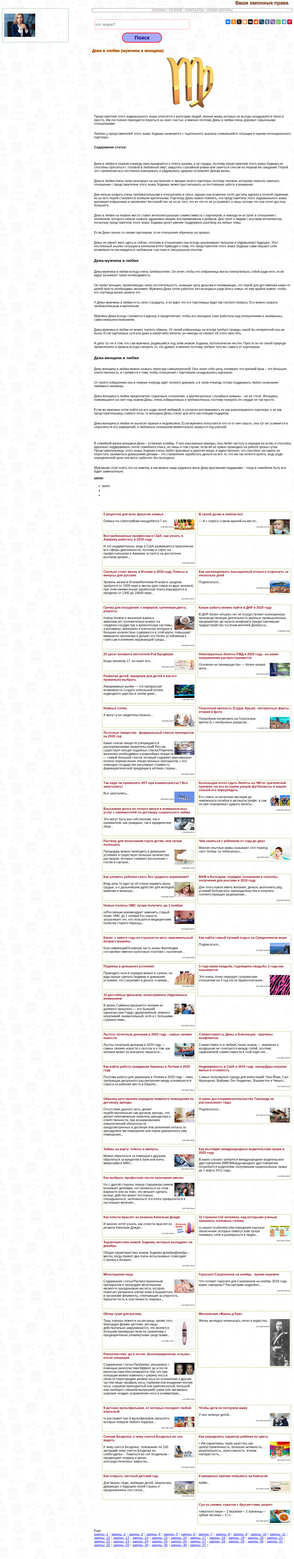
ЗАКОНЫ (158, 10)
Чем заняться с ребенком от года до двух (232, 841)
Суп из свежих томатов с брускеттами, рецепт (236, 1504)
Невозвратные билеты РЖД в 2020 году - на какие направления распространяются (238, 655)
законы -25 (160, 1541)
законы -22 (102, 1541)
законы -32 (102, 1545)
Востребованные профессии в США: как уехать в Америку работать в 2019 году (143, 537)
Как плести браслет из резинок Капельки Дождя (141, 1217)
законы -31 (275, 1541)
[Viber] (272, 21)
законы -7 (205, 1534)
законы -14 (140, 1538)
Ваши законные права (264, 2)
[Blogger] (244, 21)
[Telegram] (284, 21)
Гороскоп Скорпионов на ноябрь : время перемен (239, 1274)
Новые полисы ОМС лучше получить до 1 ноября (143, 905)
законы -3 (136, 1534)
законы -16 (179, 1538)
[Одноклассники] (233, 21)
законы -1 (101, 1534)
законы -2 (118, 1534)
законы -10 (259, 1534)
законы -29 (236, 1541)
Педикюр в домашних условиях (128, 966)
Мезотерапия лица (118, 1274)
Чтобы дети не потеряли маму (223, 1408)
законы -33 (121, 1545)
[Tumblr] (267, 21)
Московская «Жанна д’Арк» (220, 1314)
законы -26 (179, 1541)
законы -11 (278, 1534)
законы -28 (217, 1541)
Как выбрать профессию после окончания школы (143, 1177)
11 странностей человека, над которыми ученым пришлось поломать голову (238, 1218)
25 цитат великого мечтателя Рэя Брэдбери (138, 654)
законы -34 (140, 1545)
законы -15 (160, 1538)
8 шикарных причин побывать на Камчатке (233, 1476)
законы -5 (171, 1534)
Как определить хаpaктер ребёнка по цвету (233, 1436)
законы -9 (240, 1534)
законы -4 (153, 1534)
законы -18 (217, 1538)
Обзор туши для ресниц (122, 1314)
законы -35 (160, 1545)
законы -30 (256, 1541)
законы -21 (275, 1538)
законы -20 (256, 1538)
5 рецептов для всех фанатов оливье (133, 514)
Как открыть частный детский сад (130, 1476)
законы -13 (121, 1538)
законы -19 (236, 1538)
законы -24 (140, 1541)
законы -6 (188, 1534)
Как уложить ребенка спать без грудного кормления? (146, 877)
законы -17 (198, 1538)
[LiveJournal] (261, 21)
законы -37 (198, 1545)
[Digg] (250, 21)
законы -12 (102, 1538)
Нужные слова (115, 708)
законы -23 (121, 1541)
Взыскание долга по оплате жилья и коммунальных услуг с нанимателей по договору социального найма (146, 810)
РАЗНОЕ (175, 10)
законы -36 (179, 1545)
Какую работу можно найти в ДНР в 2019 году (235, 607)
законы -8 (223, 1534)
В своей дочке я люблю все (221, 514)
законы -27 (198, 1541)
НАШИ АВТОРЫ (220, 10)
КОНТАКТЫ (195, 10)
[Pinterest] (289, 21)
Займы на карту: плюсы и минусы (130, 1149)
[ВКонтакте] (228, 21)
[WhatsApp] (278, 21)
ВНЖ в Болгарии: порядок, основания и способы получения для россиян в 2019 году (238, 878)
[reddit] (256, 21)
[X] (239, 21)
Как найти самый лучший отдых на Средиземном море (243, 937)
